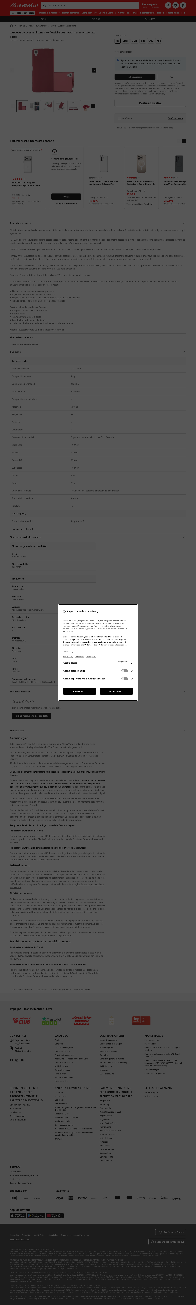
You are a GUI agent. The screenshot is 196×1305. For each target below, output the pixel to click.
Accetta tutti (116, 691)
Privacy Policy (68, 657)
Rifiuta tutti (79, 691)
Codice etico (79, 657)
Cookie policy (91, 657)
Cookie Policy (68, 652)
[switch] (124, 670)
